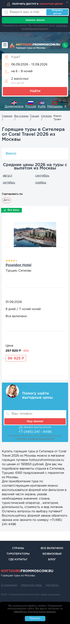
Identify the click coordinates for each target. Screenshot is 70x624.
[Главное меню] (5, 45)
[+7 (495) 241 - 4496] (65, 45)
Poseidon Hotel (18, 265)
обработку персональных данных (35, 612)
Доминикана (14, 106)
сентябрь (42, 175)
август (7, 175)
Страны (18, 548)
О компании (9, 585)
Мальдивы (55, 106)
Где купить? (18, 559)
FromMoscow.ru (27, 571)
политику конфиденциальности (34, 439)
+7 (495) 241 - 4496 (35, 431)
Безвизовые (52, 554)
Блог (52, 559)
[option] (14, 105)
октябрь (9, 182)
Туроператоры (18, 554)
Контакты (52, 585)
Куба (41, 106)
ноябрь (40, 182)
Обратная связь (31, 585)
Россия (30, 106)
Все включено (52, 548)
